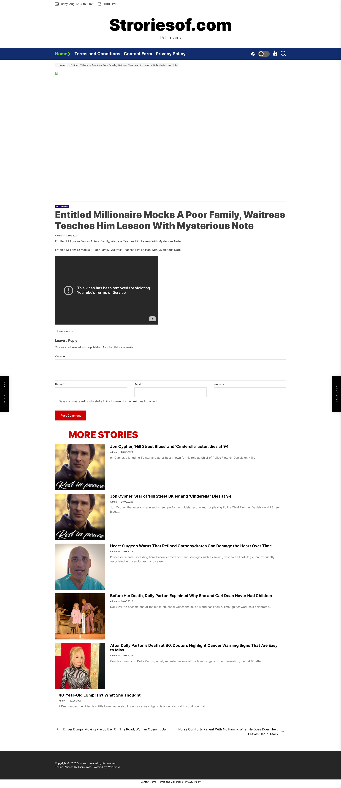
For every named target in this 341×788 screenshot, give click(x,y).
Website (219, 384)
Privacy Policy (171, 53)
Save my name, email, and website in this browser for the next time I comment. (108, 401)
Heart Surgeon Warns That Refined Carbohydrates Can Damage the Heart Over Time (191, 546)
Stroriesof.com (170, 25)
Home (61, 53)
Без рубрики (62, 207)
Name (60, 384)
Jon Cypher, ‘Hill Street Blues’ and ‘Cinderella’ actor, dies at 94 (169, 446)
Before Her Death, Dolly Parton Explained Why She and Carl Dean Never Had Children (191, 595)
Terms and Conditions (97, 53)
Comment (62, 356)
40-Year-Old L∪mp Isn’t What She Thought (100, 695)
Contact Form (138, 53)
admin (58, 235)
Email (139, 384)
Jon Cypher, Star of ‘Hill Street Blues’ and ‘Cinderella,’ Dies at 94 (170, 496)
